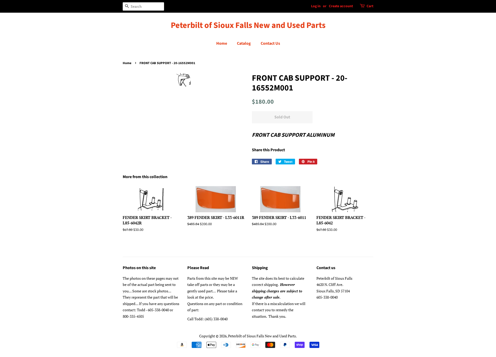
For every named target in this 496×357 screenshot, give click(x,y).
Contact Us (270, 43)
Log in (316, 6)
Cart (370, 6)
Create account (341, 6)
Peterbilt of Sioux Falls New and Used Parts (248, 25)
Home (221, 43)
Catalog (244, 43)
